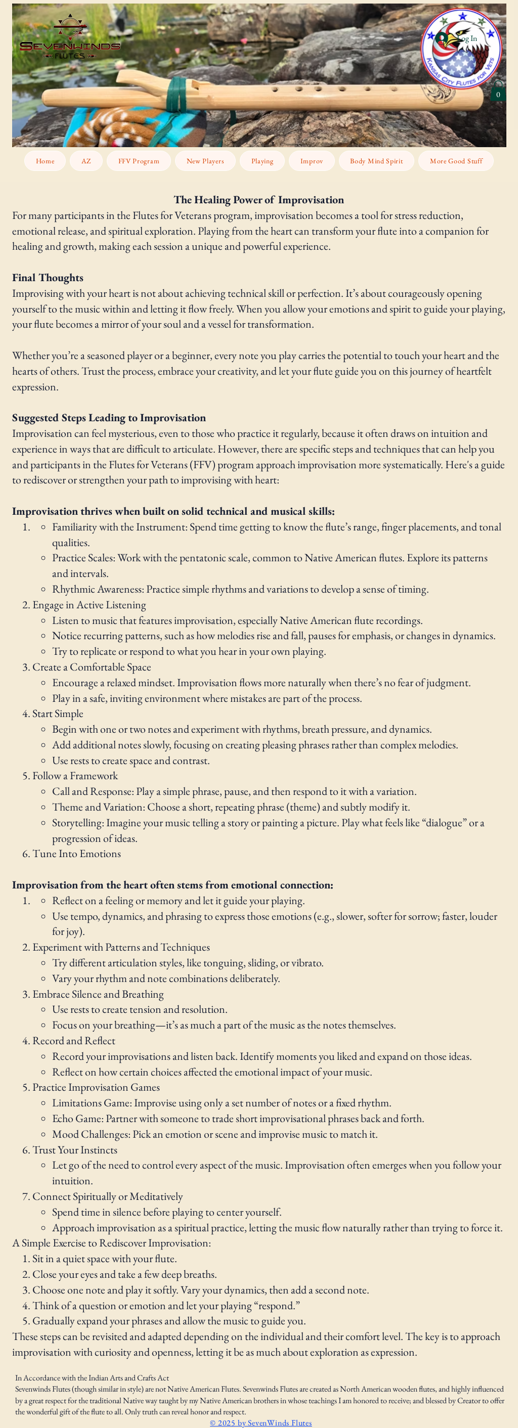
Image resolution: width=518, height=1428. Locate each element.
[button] (498, 90)
